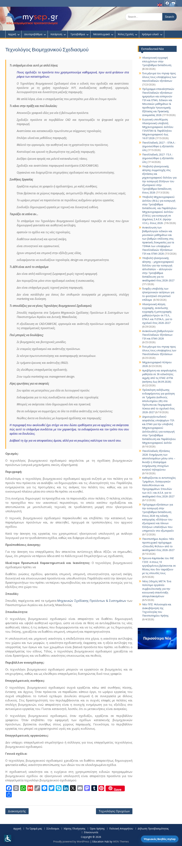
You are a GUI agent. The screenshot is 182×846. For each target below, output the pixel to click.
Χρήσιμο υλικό (150, 34)
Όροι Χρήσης (97, 829)
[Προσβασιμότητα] (8, 838)
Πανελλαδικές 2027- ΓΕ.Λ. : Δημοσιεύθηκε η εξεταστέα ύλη (157, 158)
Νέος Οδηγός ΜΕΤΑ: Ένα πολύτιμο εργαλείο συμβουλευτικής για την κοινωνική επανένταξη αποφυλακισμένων (156, 589)
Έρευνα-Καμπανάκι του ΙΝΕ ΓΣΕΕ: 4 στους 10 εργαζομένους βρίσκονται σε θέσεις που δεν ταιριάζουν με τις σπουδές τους (159, 565)
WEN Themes (121, 841)
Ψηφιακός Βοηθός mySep (160, 839)
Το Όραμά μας (34, 829)
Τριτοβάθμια (77, 34)
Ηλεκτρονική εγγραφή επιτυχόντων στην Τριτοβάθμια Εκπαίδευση (156, 61)
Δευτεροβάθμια (33, 34)
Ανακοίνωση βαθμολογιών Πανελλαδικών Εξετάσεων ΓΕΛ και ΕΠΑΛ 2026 (157, 334)
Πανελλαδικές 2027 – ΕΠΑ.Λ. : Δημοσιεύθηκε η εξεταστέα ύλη (159, 146)
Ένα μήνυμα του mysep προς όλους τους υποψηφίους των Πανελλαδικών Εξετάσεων (159, 350)
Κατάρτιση (56, 34)
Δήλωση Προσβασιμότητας (153, 829)
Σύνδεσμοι (52, 829)
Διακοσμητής (17, 811)
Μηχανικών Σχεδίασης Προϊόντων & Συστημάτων (91, 601)
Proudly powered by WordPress (71, 841)
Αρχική (12, 34)
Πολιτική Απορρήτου (121, 829)
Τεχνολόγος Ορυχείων (114, 811)
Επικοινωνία (91, 832)
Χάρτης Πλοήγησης (74, 829)
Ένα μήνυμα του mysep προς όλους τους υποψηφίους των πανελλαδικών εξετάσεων (159, 77)
